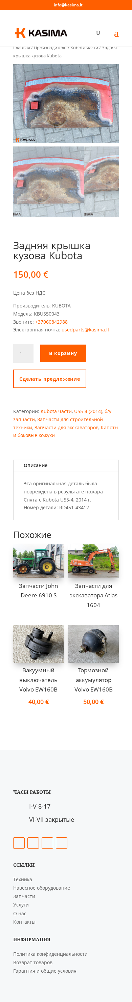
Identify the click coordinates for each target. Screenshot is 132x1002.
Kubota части (84, 48)
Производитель (50, 48)
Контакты (24, 922)
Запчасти (24, 896)
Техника (22, 879)
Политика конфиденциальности (50, 954)
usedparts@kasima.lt (85, 329)
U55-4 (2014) (88, 411)
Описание (35, 465)
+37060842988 (51, 322)
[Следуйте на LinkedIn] (33, 843)
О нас (19, 913)
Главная (21, 48)
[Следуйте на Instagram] (47, 843)
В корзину (63, 353)
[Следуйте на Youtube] (61, 843)
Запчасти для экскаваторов (66, 427)
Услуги (21, 904)
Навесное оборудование (41, 888)
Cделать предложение (49, 379)
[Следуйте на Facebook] (19, 843)
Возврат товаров (32, 962)
